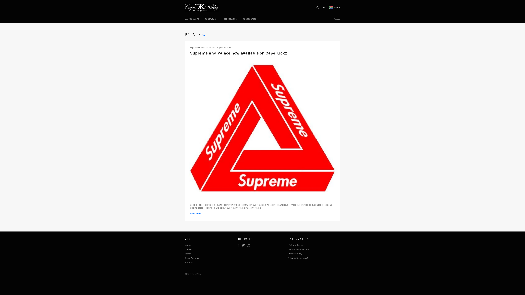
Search (188, 253)
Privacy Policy (295, 253)
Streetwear (230, 19)
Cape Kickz (195, 274)
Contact (188, 249)
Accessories (249, 19)
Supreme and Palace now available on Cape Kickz (238, 53)
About (188, 245)
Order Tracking (192, 258)
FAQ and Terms (295, 245)
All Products (192, 19)
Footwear (210, 19)
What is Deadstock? (298, 258)
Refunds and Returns (298, 249)
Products (189, 262)
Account (337, 19)
